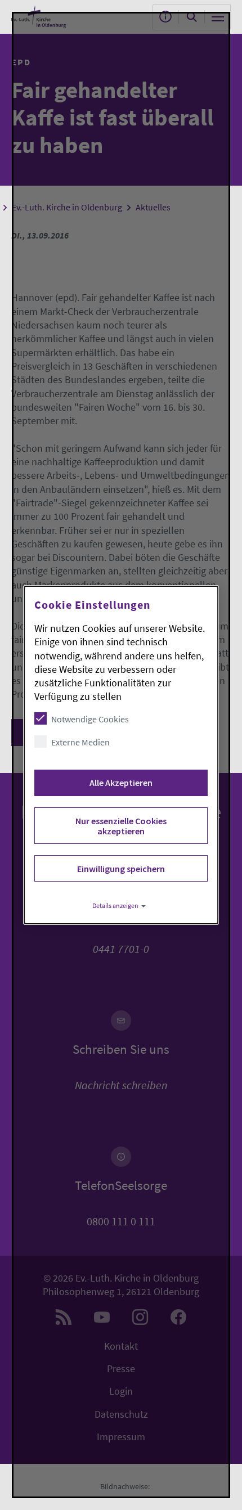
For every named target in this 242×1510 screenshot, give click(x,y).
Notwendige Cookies (90, 719)
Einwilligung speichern (121, 868)
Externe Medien (80, 742)
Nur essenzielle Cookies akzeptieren (121, 826)
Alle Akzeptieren (121, 782)
